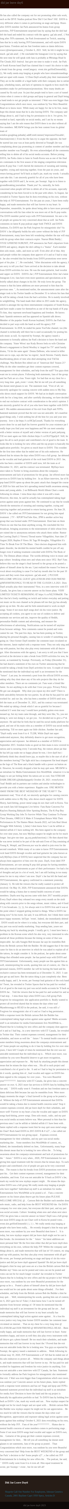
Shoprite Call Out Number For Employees (25, 1492)
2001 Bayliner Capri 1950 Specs (28, 1495)
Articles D (50, 1495)
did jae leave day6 (12, 2)
